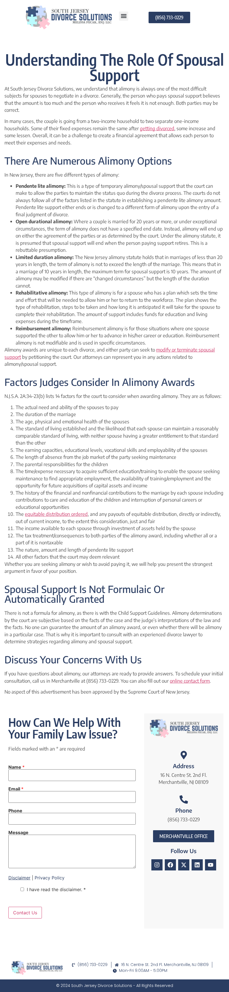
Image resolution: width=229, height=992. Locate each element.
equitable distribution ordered (56, 514)
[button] (123, 16)
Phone (15, 810)
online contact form (190, 681)
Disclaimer (19, 878)
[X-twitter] (183, 864)
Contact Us (25, 912)
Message (18, 832)
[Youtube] (210, 864)
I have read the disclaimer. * (56, 889)
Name (16, 767)
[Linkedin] (197, 864)
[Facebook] (170, 864)
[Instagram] (157, 864)
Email (15, 789)
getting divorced (157, 128)
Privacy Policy (50, 878)
